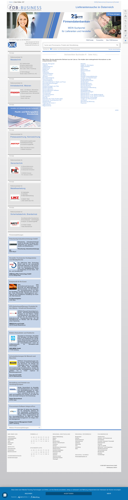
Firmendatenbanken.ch (81, 456)
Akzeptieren (68, 493)
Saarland (55, 453)
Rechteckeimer (47, 91)
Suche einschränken (115, 49)
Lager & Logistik (102, 445)
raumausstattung (48, 80)
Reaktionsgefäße (48, 87)
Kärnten (77, 438)
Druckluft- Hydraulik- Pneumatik (106, 441)
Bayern (54, 438)
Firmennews (11, 450)
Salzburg (77, 442)
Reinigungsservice (86, 83)
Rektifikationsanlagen (87, 91)
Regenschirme (47, 105)
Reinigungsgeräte (86, 79)
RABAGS (45, 65)
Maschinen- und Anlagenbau (105, 447)
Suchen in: (46, 49)
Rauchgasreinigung (48, 77)
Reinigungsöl (84, 82)
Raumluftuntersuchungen (50, 83)
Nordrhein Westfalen (58, 450)
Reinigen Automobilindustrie (89, 76)
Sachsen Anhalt (57, 456)
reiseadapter (84, 89)
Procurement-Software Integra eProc (22, 406)
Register (83, 63)
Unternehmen (11, 436)
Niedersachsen (57, 448)
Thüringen (55, 459)
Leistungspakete (12, 438)
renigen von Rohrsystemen (89, 98)
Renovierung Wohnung (87, 101)
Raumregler (46, 84)
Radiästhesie (46, 68)
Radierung (46, 69)
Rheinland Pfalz (57, 451)
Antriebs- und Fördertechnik (105, 438)
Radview (45, 70)
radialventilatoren (48, 66)
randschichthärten (48, 73)
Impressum (110, 2)
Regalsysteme (47, 101)
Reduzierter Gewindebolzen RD (52, 100)
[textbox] (79, 45)
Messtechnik (101, 451)
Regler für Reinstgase (87, 65)
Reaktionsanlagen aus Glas (51, 86)
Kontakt (116, 2)
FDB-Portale (89, 40)
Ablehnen (28, 493)
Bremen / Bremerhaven (59, 442)
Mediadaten (11, 439)
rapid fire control (47, 75)
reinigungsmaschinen (87, 80)
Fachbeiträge (101, 454)
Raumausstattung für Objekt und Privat (54, 82)
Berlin (54, 439)
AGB (95, 2)
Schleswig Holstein (58, 457)
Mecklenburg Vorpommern (59, 447)
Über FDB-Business (112, 40)
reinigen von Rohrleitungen (89, 77)
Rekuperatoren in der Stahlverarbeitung (92, 96)
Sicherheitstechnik (102, 450)
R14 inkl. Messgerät (48, 63)
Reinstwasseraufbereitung (88, 87)
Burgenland (78, 436)
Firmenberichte (11, 448)
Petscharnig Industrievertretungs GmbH (23, 239)
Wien (76, 448)
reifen (82, 68)
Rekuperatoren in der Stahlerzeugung (92, 94)
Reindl (82, 72)
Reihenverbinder (86, 70)
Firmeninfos (99, 40)
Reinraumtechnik (86, 86)
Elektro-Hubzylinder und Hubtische (21, 333)
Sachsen (55, 454)
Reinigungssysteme (86, 84)
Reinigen (83, 75)
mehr (109, 493)
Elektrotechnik (101, 442)
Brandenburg (56, 441)
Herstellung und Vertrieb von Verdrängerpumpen (19, 383)
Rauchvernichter (47, 79)
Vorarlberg (78, 447)
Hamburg (55, 444)
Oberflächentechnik (103, 448)
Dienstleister (101, 439)
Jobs (9, 441)
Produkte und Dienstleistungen (61, 49)
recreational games (48, 94)
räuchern (45, 76)
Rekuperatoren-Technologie (89, 97)
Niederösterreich (79, 439)
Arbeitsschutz (101, 436)
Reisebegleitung (85, 90)
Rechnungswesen (48, 89)
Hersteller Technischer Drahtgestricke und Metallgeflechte (22, 259)
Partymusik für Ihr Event (17, 281)
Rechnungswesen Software (51, 90)
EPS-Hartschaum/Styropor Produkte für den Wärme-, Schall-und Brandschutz (23, 307)
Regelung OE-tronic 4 (49, 103)
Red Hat (45, 97)
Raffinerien (46, 72)
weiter (117, 110)
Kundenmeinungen (13, 457)
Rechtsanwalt (47, 93)
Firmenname (76, 49)
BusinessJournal (12, 451)
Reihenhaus (84, 69)
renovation (84, 100)
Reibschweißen (85, 66)
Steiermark (78, 444)
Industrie (100, 444)
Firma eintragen (114, 14)
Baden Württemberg (58, 436)
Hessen (55, 445)
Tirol (76, 445)
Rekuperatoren (85, 93)
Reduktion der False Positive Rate (53, 98)
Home (11, 2)
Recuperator (46, 96)
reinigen (83, 73)
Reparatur (84, 103)
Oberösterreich (79, 441)
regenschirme (47, 104)
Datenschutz (101, 2)
